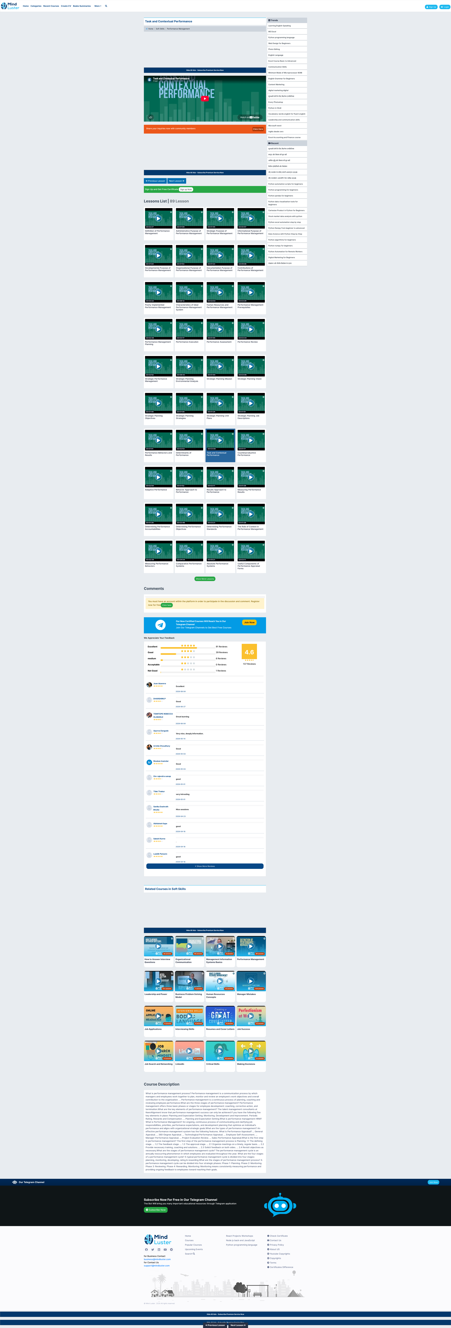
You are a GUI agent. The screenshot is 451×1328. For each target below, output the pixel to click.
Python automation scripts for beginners (285, 184)
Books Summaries (82, 6)
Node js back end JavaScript (240, 1240)
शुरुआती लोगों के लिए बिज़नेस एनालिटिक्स (281, 96)
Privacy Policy (276, 1245)
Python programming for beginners (283, 190)
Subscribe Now (157, 1209)
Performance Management (178, 29)
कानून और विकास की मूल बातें (277, 154)
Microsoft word (274, 126)
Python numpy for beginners (280, 246)
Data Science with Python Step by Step (285, 234)
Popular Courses (193, 1245)
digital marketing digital (278, 90)
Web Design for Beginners (279, 43)
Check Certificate (278, 1236)
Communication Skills (277, 67)
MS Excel (272, 31)
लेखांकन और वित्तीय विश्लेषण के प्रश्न (280, 263)
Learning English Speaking (279, 26)
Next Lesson (176, 181)
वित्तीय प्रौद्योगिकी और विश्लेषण (277, 166)
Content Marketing (276, 84)
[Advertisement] (205, 50)
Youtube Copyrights (279, 1254)
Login (446, 7)
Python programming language (281, 37)
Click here (166, 605)
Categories (36, 6)
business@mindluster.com (157, 1259)
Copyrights (275, 1258)
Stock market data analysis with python (285, 216)
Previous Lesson (156, 181)
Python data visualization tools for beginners (283, 203)
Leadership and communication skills (284, 120)
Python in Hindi (274, 108)
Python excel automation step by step (284, 222)
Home (26, 6)
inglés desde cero (275, 131)
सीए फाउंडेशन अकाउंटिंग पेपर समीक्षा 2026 (282, 178)
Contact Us (275, 1240)
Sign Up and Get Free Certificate (168, 189)
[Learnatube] (10, 4)
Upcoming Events (194, 1249)
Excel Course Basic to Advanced (282, 61)
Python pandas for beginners (280, 196)
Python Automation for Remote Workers (285, 251)
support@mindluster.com (157, 1265)
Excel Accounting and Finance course (284, 137)
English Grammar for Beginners (281, 78)
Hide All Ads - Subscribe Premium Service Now (205, 70)
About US (274, 1249)
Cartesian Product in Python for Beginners (286, 210)
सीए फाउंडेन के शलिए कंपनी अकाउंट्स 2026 (282, 172)
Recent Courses (51, 6)
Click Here (258, 129)
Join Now (433, 1182)
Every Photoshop (275, 102)
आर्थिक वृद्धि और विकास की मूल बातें (279, 160)
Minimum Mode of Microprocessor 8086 (285, 73)
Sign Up (432, 7)
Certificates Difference (281, 1267)
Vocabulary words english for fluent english (286, 114)
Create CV (66, 6)
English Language (275, 55)
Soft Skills (160, 29)
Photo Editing (274, 49)
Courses (189, 1240)
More (97, 6)
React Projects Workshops (239, 1236)
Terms (272, 1262)
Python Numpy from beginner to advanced (286, 228)
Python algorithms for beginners (282, 240)
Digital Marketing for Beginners (281, 257)
